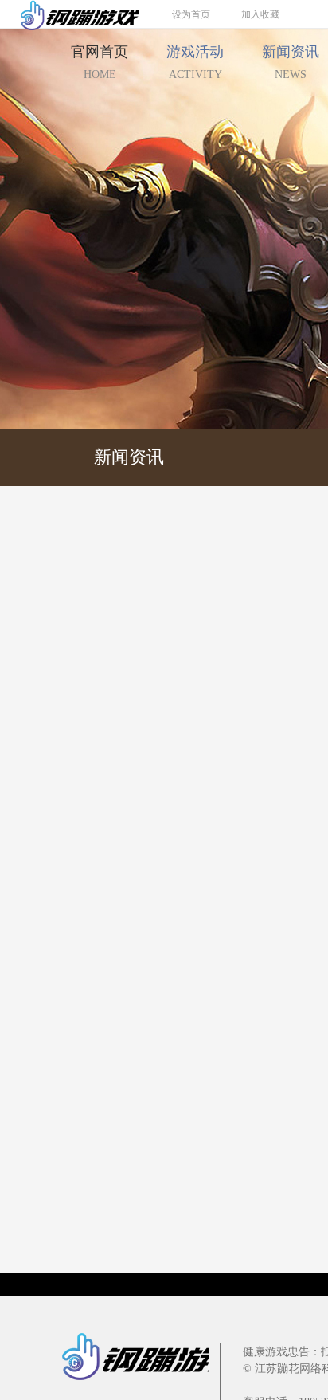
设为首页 (191, 14)
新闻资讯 (129, 457)
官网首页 (99, 62)
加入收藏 (260, 14)
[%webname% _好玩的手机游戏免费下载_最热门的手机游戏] (70, 14)
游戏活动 (195, 62)
